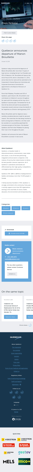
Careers (16, 359)
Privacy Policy (16, 365)
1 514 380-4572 (12, 257)
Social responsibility (16, 353)
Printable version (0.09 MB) (17, 233)
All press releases (23, 325)
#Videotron (16, 208)
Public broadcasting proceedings (16, 378)
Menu (28, 3)
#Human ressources (8, 213)
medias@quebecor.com (12, 259)
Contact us (12, 274)
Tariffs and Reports (16, 381)
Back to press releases (9, 33)
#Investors (26, 208)
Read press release (10, 317)
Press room (17, 362)
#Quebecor (6, 208)
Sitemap (16, 412)
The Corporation (16, 347)
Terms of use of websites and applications (16, 368)
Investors (16, 356)
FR (25, 3)
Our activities (16, 350)
